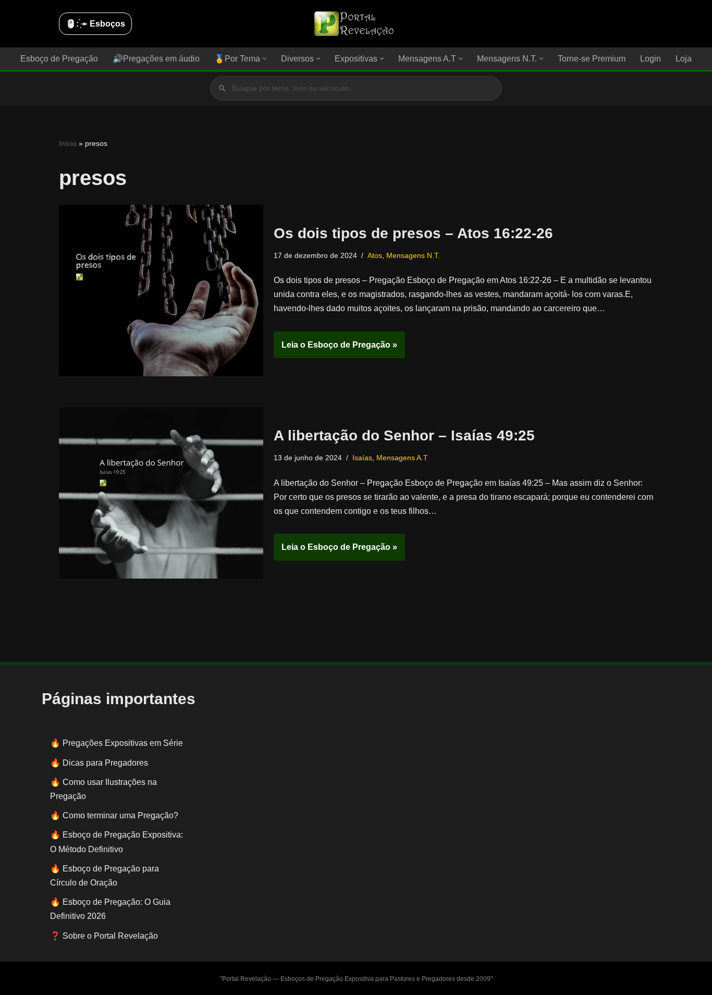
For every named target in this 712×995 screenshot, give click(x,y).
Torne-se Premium (591, 58)
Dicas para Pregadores (105, 762)
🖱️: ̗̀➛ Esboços (95, 23)
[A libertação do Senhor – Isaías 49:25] (161, 493)
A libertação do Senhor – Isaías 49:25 (404, 435)
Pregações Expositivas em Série (123, 743)
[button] (264, 58)
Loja (684, 58)
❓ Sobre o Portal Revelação (104, 935)
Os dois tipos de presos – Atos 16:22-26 (413, 233)
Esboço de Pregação (59, 58)
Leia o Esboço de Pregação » (335, 349)
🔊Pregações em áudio (156, 58)
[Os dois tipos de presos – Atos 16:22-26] (161, 290)
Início (68, 143)
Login (650, 58)
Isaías (362, 457)
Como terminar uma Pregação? (120, 815)
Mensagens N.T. (413, 255)
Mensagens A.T (402, 457)
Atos (374, 255)
